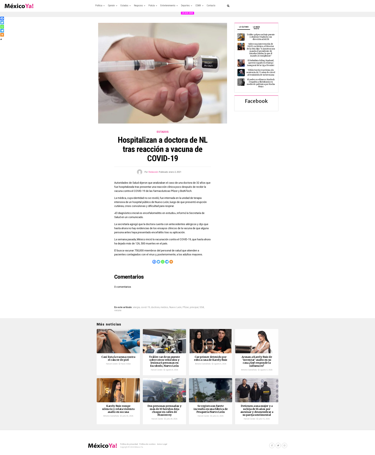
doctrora (155, 307)
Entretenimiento (167, 5)
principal (194, 307)
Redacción (153, 172)
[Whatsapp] (163, 262)
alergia (136, 307)
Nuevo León (175, 307)
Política (98, 5)
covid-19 (145, 307)
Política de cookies (147, 444)
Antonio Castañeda (203, 364)
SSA (202, 307)
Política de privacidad (129, 444)
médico (164, 307)
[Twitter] (158, 262)
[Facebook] (154, 262)
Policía (152, 5)
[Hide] (1, 39)
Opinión (111, 5)
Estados (124, 5)
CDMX (198, 5)
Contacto (211, 5)
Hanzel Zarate (112, 364)
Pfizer (186, 307)
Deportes (185, 5)
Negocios (138, 5)
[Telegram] (167, 262)
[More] (171, 262)
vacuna (117, 310)
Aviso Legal (162, 444)
